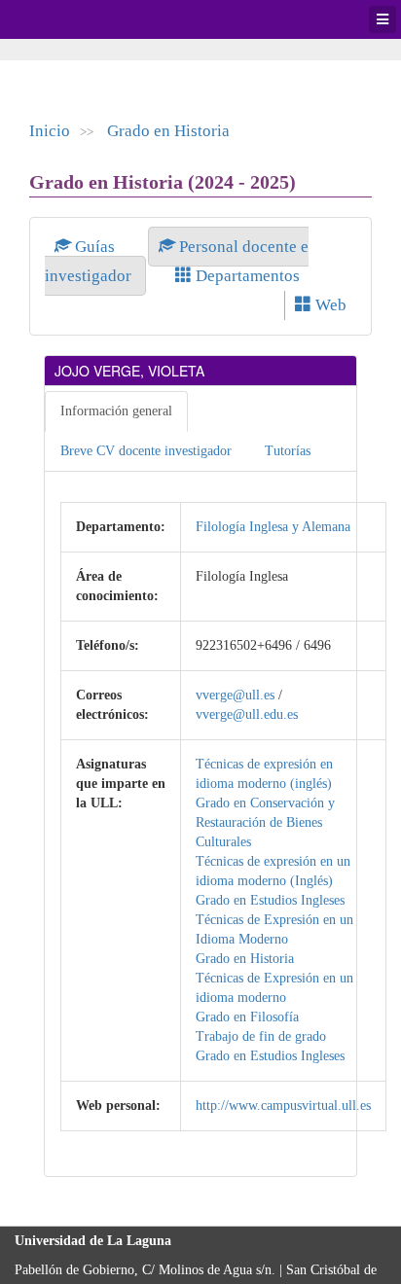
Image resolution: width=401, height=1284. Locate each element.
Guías (95, 246)
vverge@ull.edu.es (247, 714)
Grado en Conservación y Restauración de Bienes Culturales (265, 822)
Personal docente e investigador (177, 261)
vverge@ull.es (235, 695)
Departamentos (246, 276)
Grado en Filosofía (247, 1017)
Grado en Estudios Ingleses (270, 900)
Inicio (49, 131)
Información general (116, 411)
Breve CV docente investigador (146, 451)
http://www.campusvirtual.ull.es (283, 1105)
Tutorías (287, 451)
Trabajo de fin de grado (261, 1036)
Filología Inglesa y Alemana (273, 526)
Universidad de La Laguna (68, 19)
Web (328, 305)
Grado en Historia (168, 131)
